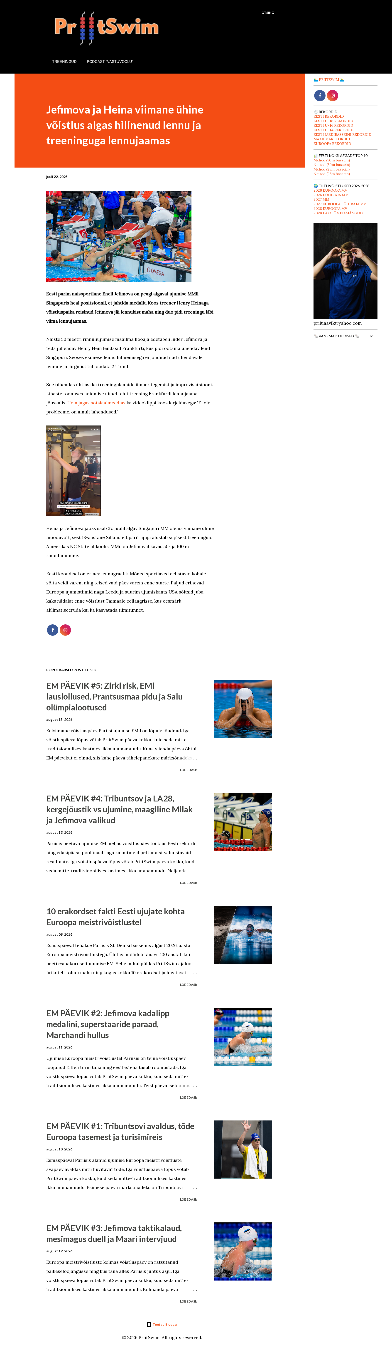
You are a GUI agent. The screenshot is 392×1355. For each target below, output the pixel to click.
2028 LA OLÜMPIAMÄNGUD (338, 213)
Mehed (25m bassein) (332, 169)
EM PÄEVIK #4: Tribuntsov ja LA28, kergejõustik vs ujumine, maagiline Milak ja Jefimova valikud (119, 809)
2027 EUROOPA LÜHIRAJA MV (340, 204)
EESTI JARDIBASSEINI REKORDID (342, 134)
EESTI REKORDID (329, 116)
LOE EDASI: (188, 770)
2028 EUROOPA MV (330, 208)
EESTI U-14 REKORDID (333, 130)
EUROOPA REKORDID (332, 143)
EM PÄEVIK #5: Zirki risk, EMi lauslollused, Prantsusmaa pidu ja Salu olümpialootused (114, 696)
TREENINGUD (64, 62)
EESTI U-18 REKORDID (333, 121)
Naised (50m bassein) (332, 164)
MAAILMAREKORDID (332, 139)
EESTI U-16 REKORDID (333, 125)
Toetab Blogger (165, 1324)
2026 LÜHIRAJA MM (331, 195)
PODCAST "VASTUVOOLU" (110, 62)
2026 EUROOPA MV (330, 190)
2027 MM (321, 199)
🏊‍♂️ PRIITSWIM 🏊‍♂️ (329, 79)
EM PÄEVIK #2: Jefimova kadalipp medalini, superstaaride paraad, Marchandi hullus (107, 1024)
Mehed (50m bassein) (332, 160)
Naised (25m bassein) (332, 173)
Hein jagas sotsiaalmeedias (97, 403)
